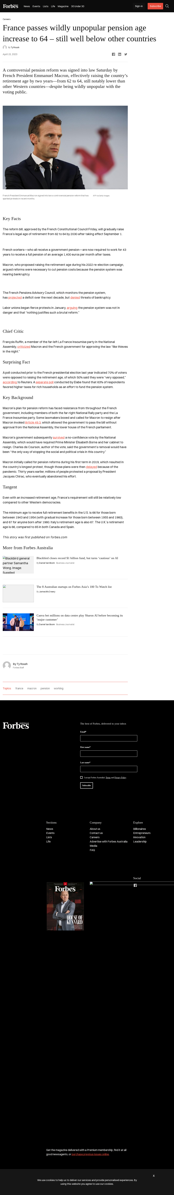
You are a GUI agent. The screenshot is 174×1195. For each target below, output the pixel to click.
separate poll (45, 382)
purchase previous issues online (90, 1154)
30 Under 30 (77, 6)
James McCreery (47, 591)
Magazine (63, 6)
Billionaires (139, 829)
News (27, 6)
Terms (108, 777)
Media (93, 845)
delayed (91, 467)
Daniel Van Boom (47, 563)
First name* (85, 747)
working (58, 688)
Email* (83, 732)
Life (53, 6)
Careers (95, 837)
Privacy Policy (120, 777)
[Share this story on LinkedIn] (120, 54)
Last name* (85, 762)
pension (45, 688)
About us (95, 829)
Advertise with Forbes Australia (108, 841)
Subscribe (155, 6)
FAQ (92, 850)
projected (15, 297)
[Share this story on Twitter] (126, 54)
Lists (45, 6)
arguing (72, 308)
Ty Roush (15, 47)
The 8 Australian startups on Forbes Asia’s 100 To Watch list (74, 586)
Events (36, 6)
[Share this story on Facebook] (113, 54)
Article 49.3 (33, 422)
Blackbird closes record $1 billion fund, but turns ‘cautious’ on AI (77, 558)
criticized (23, 347)
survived (59, 437)
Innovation (139, 837)
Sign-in (139, 6)
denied (75, 297)
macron (32, 688)
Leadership (140, 841)
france (19, 688)
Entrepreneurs (142, 833)
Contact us (96, 833)
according (10, 382)
